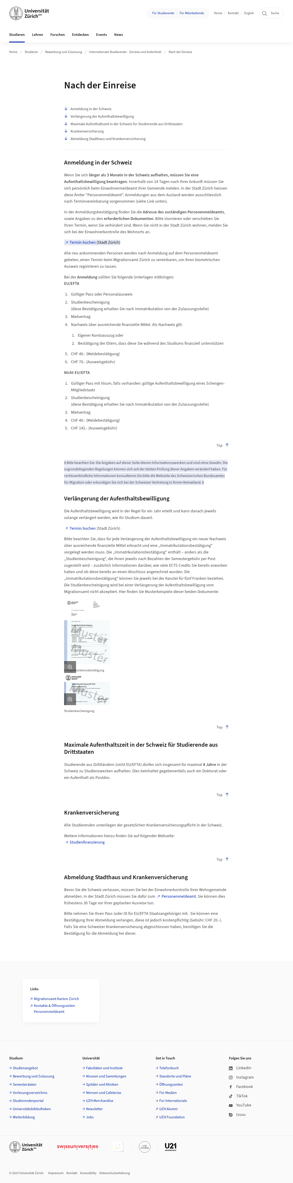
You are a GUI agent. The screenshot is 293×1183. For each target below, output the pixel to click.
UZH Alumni (168, 1109)
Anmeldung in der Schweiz (91, 108)
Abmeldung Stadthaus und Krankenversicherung (108, 138)
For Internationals (173, 1100)
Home (218, 13)
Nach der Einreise (180, 52)
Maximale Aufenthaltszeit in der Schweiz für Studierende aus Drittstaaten (127, 124)
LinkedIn (243, 1068)
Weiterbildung (24, 1117)
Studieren (31, 52)
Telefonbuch (169, 1068)
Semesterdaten (24, 1084)
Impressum (56, 1173)
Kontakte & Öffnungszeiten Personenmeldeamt (54, 1008)
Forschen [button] (57, 34)
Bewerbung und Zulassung (63, 52)
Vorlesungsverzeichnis (30, 1092)
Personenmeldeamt (179, 896)
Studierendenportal (28, 1100)
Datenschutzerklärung (114, 1173)
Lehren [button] (37, 34)
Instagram (245, 1077)
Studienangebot (25, 1068)
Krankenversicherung (87, 131)
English (249, 13)
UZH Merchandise (99, 1100)
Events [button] (101, 34)
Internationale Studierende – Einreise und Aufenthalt (125, 52)
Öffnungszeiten (171, 1084)
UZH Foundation (172, 1117)
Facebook (244, 1087)
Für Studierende (163, 13)
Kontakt (233, 13)
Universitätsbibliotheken (32, 1109)
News (118, 34)
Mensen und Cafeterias (103, 1092)
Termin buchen (83, 242)
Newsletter (94, 1109)
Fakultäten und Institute (104, 1068)
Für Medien (168, 1092)
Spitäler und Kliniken (102, 1084)
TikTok (242, 1096)
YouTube (243, 1105)
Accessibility (88, 1173)
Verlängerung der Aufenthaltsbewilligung (102, 116)
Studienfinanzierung (87, 842)
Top (219, 445)
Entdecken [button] (80, 34)
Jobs (90, 1117)
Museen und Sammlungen (106, 1076)
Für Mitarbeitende (192, 13)
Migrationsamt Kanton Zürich (56, 998)
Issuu (241, 1114)
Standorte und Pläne (175, 1076)
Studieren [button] (17, 34)
